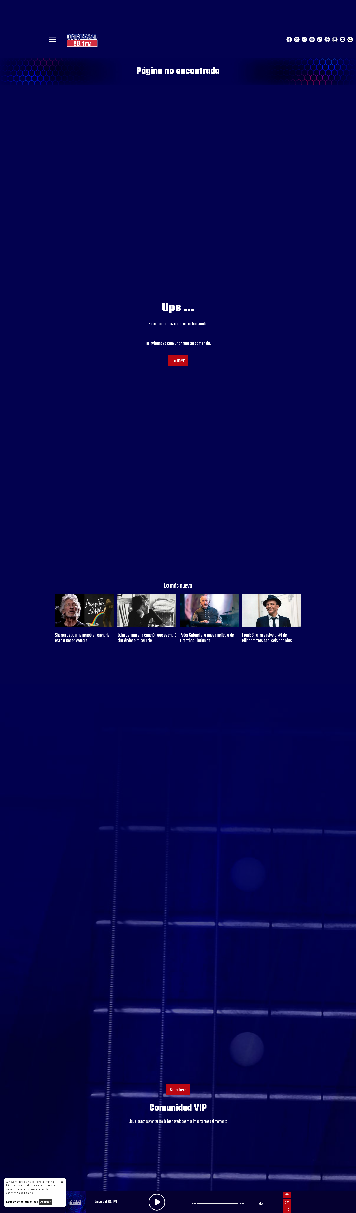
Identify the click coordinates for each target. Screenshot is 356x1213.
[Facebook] (289, 39)
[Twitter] (296, 39)
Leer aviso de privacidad (22, 1202)
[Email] (342, 39)
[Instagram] (304, 39)
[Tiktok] (319, 39)
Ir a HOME (178, 361)
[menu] (52, 40)
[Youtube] (312, 39)
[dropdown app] (334, 39)
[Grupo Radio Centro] (327, 39)
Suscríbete (178, 1090)
